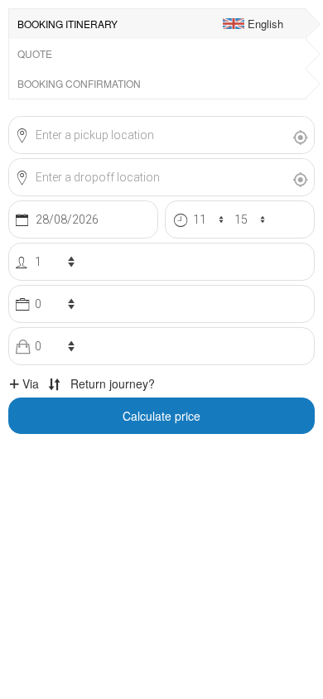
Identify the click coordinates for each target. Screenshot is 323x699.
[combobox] (148, 135)
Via (29, 383)
